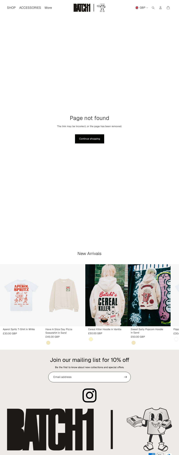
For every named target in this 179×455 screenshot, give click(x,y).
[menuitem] (48, 8)
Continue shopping (89, 138)
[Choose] (37, 321)
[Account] (160, 8)
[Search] (153, 8)
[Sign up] (125, 377)
